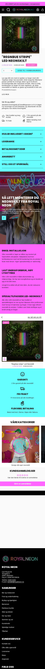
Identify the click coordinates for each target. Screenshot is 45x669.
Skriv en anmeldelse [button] (22, 484)
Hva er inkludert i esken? (17, 134)
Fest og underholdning (10, 596)
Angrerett (8, 156)
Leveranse (8, 141)
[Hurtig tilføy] (4, 359)
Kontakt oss (6, 644)
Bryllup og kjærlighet (9, 600)
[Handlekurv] (42, 9)
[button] (8, 9)
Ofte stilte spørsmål (9, 647)
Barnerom (5, 604)
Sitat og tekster (7, 612)
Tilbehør (5, 631)
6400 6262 (12, 580)
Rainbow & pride (8, 608)
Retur (4, 655)
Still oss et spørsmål (15, 164)
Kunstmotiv (6, 623)
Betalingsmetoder (13, 149)
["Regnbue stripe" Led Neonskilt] (22, 341)
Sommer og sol (7, 619)
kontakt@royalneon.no (16, 582)
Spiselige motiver (8, 627)
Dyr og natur (6, 616)
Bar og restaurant (8, 593)
